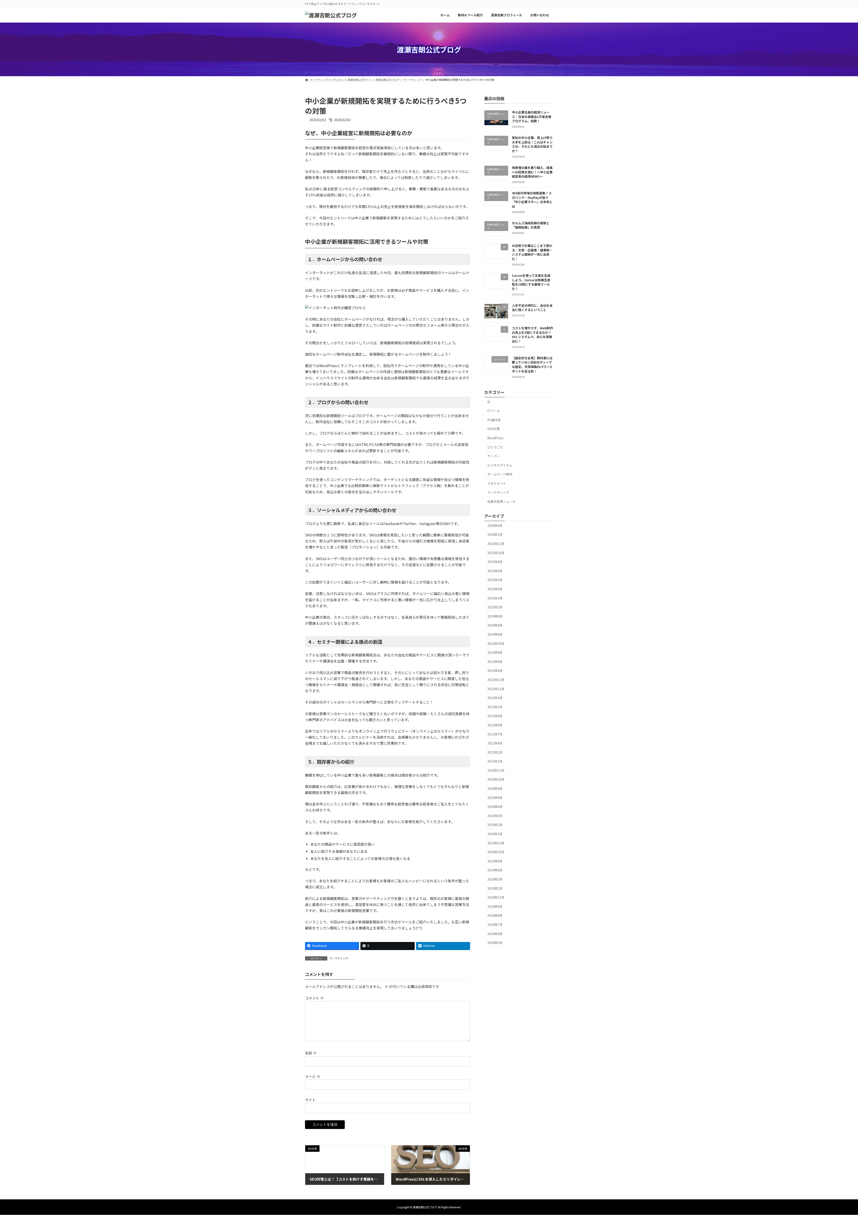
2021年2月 (495, 752)
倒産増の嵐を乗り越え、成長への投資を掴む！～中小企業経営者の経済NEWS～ (532, 172)
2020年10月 (495, 779)
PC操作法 (494, 420)
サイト (310, 1099)
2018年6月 (495, 933)
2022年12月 (495, 679)
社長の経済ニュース (501, 501)
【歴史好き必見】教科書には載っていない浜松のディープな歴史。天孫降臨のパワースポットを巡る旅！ (532, 364)
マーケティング (339, 958)
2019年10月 (495, 852)
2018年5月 (495, 942)
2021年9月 (495, 716)
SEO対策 (493, 429)
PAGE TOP (836, 1174)
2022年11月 (495, 689)
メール (312, 1076)
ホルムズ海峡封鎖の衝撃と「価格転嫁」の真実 (530, 225)
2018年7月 (495, 924)
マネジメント (496, 483)
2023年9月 (495, 652)
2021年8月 (495, 725)
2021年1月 (495, 761)
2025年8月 (495, 561)
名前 (311, 1053)
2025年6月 (495, 571)
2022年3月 (495, 698)
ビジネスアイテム (499, 465)
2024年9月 (495, 616)
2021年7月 (495, 734)
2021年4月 (495, 743)
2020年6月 (495, 806)
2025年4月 (495, 589)
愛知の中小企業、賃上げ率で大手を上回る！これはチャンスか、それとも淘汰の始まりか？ (532, 144)
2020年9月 (495, 788)
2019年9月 (495, 861)
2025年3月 (495, 598)
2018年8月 (495, 915)
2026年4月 (495, 525)
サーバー (493, 456)
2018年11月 (495, 897)
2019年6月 (495, 870)
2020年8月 (495, 797)
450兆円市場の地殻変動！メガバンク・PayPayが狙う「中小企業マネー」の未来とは (532, 199)
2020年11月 (495, 770)
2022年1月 (495, 707)
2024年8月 (495, 625)
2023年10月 (495, 643)
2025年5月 (495, 580)
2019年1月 (495, 888)
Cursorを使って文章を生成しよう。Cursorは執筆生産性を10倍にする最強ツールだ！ (531, 282)
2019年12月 (495, 843)
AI (488, 401)
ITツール (493, 410)
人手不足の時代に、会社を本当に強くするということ (532, 307)
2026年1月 (495, 534)
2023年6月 (495, 670)
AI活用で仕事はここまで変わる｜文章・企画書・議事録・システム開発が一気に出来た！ (532, 252)
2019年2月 (495, 879)
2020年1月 (495, 834)
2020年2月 (495, 824)
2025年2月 (495, 607)
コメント (314, 998)
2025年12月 (495, 543)
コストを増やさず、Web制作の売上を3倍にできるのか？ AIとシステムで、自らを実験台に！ (532, 334)
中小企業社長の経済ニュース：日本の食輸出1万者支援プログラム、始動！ (531, 116)
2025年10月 (495, 553)
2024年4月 (495, 634)
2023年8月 (495, 661)
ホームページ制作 (499, 474)
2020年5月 (495, 816)
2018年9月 (495, 906)
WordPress (495, 438)
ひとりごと (495, 447)
